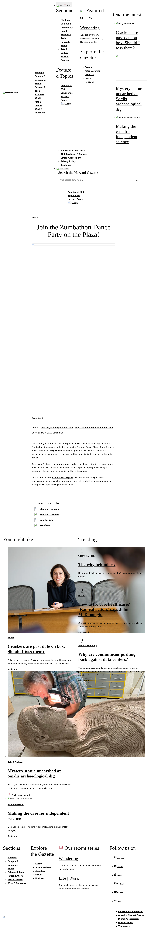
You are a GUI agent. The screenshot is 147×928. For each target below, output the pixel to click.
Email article (46, 520)
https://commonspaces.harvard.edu (94, 427)
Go (137, 180)
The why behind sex (96, 564)
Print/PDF (45, 525)
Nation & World (16, 804)
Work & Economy (87, 645)
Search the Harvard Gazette (78, 173)
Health (11, 637)
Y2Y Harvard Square (62, 477)
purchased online (68, 464)
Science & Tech (86, 555)
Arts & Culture (15, 762)
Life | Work (69, 878)
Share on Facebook (50, 509)
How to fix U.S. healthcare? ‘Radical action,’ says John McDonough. (104, 609)
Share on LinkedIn (49, 514)
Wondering (90, 28)
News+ (35, 217)
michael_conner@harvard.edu (57, 427)
